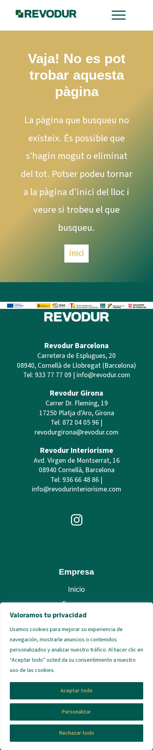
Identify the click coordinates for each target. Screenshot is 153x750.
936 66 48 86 (80, 480)
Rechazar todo (76, 733)
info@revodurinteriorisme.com (76, 489)
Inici (76, 253)
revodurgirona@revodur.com (76, 432)
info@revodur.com (103, 375)
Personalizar (76, 712)
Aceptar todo (76, 691)
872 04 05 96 (80, 422)
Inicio (76, 589)
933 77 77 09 (53, 375)
